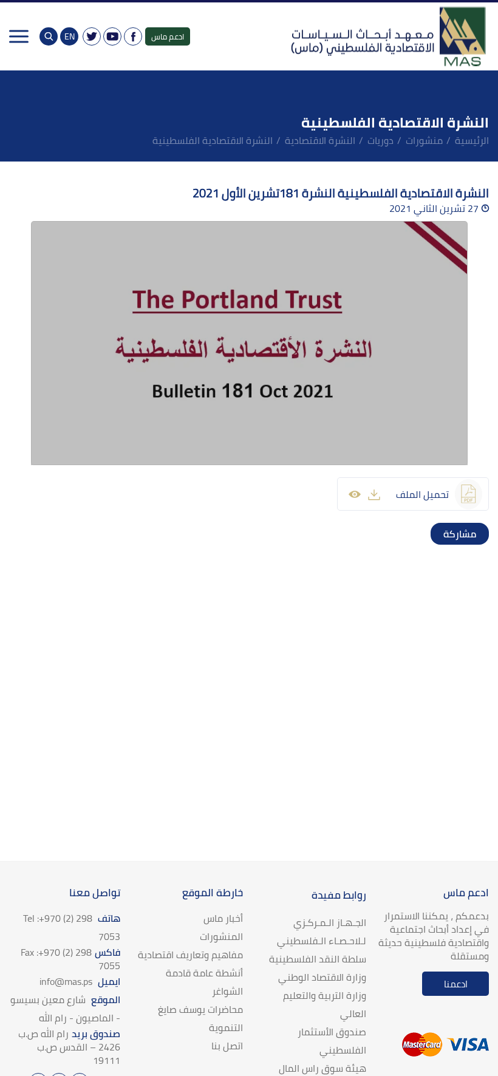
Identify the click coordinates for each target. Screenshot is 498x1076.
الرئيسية (472, 140)
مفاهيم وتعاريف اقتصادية (190, 954)
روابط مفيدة (339, 895)
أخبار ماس (223, 918)
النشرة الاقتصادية (320, 140)
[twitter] (466, 534)
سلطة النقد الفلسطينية (317, 959)
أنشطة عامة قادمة (204, 973)
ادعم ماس (167, 36)
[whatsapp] (454, 534)
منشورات (424, 140)
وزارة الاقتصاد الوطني (322, 977)
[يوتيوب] (112, 36)
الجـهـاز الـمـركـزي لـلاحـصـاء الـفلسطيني (321, 931)
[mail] (441, 534)
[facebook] (478, 534)
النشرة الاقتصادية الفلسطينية (212, 140)
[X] (92, 36)
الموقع (65, 1008)
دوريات (380, 140)
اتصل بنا (227, 1046)
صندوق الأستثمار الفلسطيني (332, 1041)
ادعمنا (456, 984)
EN (69, 36)
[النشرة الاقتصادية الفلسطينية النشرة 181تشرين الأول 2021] (249, 343)
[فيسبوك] (133, 36)
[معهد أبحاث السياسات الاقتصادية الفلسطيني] (387, 36)
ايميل (79, 981)
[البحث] (48, 36)
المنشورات (221, 936)
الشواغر (227, 991)
